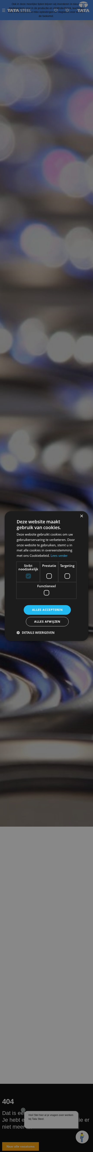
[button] (36, 632)
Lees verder (59, 555)
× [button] (81, 516)
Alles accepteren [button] (47, 610)
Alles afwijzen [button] (47, 621)
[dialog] (46, 576)
